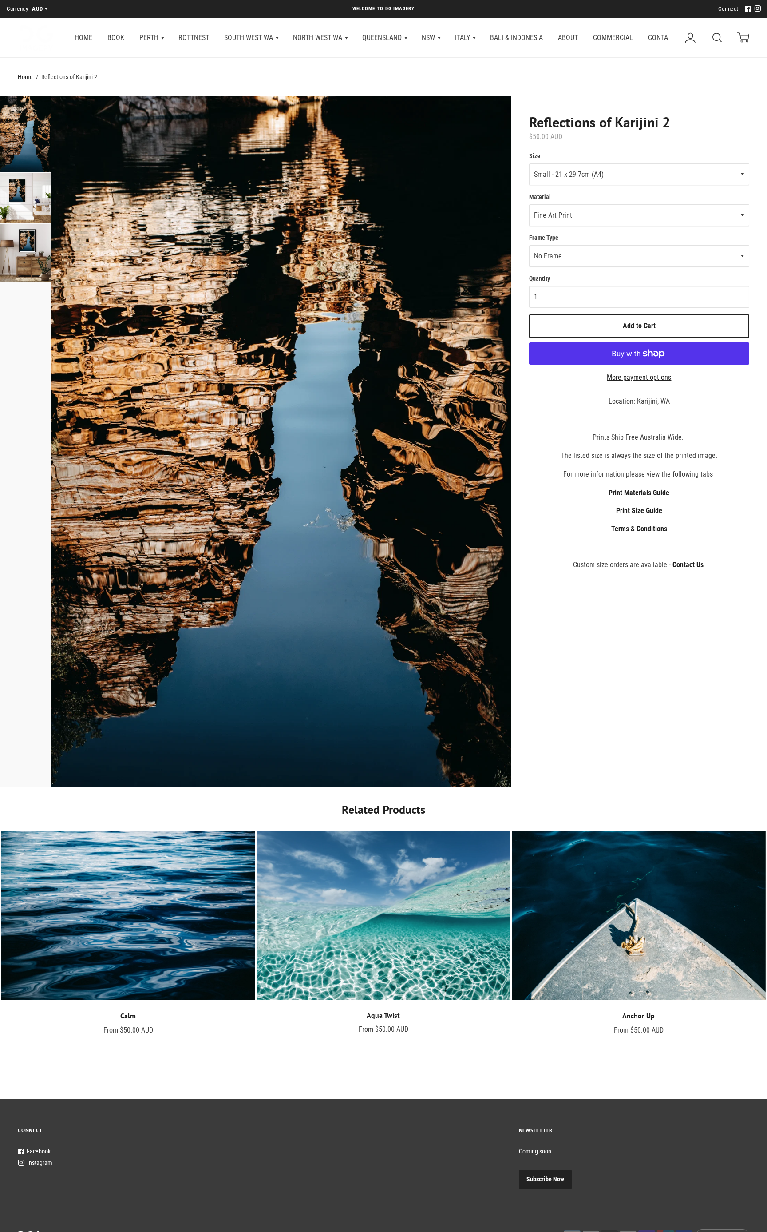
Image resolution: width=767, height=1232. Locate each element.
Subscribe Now (545, 1179)
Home (25, 76)
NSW (429, 37)
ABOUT (568, 37)
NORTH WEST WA (318, 37)
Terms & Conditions (639, 529)
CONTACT (662, 37)
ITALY (463, 37)
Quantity (539, 278)
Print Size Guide (639, 510)
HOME (83, 37)
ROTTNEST (193, 37)
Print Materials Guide (639, 493)
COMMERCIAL (613, 37)
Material (540, 196)
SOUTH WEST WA (249, 37)
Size (534, 155)
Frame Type (543, 237)
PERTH (149, 37)
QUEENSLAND (382, 37)
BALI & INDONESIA (516, 37)
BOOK (115, 37)
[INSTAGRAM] (756, 9)
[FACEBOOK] (747, 9)
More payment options (639, 377)
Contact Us (688, 564)
